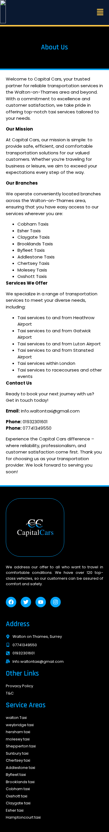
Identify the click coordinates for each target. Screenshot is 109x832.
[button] (100, 12)
